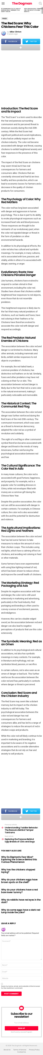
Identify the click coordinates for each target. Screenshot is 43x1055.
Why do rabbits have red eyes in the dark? (20, 901)
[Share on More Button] (20, 47)
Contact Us (21, 1052)
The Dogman (22, 3)
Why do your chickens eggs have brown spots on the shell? (19, 881)
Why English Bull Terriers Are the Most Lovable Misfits (33, 10)
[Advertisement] (21, 77)
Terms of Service (19, 1050)
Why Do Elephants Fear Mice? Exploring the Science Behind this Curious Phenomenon (19, 859)
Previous (1, 10)
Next (42, 10)
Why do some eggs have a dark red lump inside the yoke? (20, 911)
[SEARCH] (40, 3)
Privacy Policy (34, 1050)
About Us (7, 1050)
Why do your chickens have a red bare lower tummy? (19, 891)
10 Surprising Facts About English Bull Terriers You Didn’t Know (11, 10)
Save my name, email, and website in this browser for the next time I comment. (20, 987)
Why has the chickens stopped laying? (18, 871)
